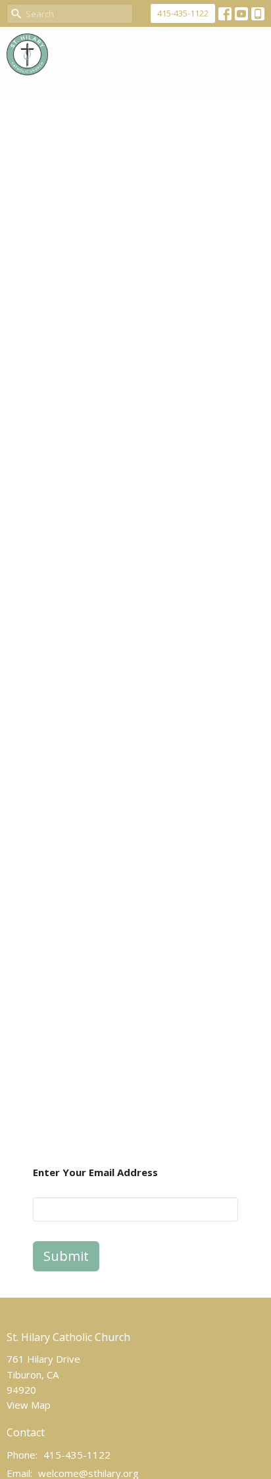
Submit (66, 1256)
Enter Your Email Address (95, 1172)
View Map (29, 1404)
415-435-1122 (183, 13)
